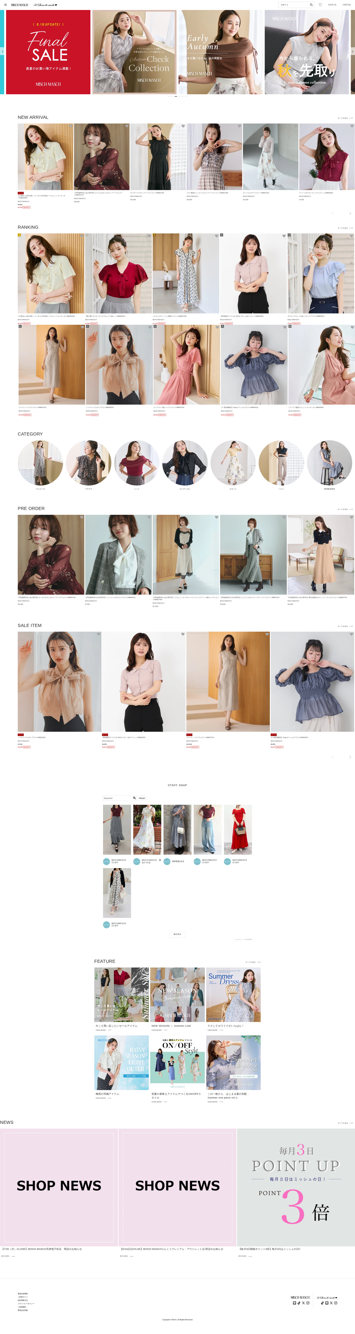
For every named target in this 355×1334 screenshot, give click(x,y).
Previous (332, 213)
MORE (177, 934)
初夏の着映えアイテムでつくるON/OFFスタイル (176, 1096)
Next (350, 213)
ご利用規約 (22, 1307)
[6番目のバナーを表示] (186, 96)
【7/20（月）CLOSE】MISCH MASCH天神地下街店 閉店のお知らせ (41, 1249)
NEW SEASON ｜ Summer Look (171, 1025)
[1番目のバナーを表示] (169, 96)
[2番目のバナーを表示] (172, 96)
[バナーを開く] (48, 52)
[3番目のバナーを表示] (176, 96)
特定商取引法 (23, 1300)
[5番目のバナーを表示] (183, 96)
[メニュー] (5, 4)
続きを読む (5, 1256)
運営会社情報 (23, 1310)
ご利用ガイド (23, 1297)
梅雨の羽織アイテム (107, 1094)
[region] (177, 52)
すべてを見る (343, 118)
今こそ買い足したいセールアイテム (117, 1025)
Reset (142, 798)
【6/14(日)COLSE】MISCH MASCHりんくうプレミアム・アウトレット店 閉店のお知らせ (171, 1249)
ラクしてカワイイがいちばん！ (226, 1025)
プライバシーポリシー (26, 1304)
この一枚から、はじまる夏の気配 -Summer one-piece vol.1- (228, 1096)
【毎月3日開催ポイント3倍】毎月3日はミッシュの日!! (269, 1249)
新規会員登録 (23, 1294)
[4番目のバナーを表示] (179, 96)
